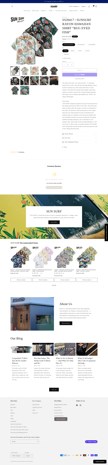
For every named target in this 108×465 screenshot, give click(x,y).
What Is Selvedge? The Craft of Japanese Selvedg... (87, 360)
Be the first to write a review (54, 187)
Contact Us (35, 413)
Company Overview (37, 407)
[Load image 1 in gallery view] (15, 70)
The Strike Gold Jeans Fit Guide (18, 427)
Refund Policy (57, 407)
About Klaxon (66, 323)
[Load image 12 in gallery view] (24, 90)
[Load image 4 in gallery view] (44, 70)
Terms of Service (58, 413)
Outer (12, 415)
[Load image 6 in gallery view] (15, 80)
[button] (12, 6)
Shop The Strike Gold (16, 424)
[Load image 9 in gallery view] (44, 80)
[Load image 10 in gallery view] (53, 80)
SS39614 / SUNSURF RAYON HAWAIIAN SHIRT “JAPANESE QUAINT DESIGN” (64, 270)
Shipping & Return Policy (60, 404)
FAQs (33, 410)
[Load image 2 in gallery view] (24, 70)
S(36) (66, 51)
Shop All (13, 404)
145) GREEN (92, 45)
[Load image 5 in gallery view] (53, 70)
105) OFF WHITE (69, 45)
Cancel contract (100, 461)
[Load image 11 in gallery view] (15, 90)
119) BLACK (82, 45)
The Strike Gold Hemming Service (19, 432)
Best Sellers (13, 407)
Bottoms (13, 413)
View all (54, 285)
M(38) (73, 51)
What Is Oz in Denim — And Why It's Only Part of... (64, 360)
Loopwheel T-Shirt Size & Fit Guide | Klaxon (19, 360)
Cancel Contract (60, 419)
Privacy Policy (58, 410)
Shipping (64, 38)
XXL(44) (67, 55)
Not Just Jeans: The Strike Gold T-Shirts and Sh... (42, 360)
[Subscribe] (37, 441)
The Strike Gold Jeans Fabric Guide (19, 429)
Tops (12, 410)
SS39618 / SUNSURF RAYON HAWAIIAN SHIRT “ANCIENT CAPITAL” (86, 270)
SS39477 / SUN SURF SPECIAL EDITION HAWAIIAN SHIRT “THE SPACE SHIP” (20, 270)
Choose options (21, 279)
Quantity (64, 61)
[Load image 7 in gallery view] (24, 80)
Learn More (54, 222)
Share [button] (65, 147)
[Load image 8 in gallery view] (34, 80)
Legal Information (58, 415)
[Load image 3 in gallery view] (34, 70)
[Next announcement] (97, 1)
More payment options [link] (79, 78)
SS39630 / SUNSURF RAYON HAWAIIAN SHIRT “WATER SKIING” (42, 270)
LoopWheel (13, 421)
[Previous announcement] (11, 1)
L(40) (80, 51)
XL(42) (88, 51)
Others (12, 418)
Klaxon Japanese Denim (19, 461)
